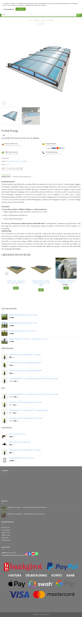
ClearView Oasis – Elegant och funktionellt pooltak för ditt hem (16, 282)
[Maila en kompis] (14, 169)
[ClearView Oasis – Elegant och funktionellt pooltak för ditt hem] (15, 268)
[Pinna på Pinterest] (17, 169)
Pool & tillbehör (47, 20)
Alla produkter (15, 161)
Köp (16, 288)
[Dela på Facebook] (7, 169)
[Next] (76, 66)
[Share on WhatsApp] (3, 169)
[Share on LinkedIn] (21, 169)
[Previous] (5, 66)
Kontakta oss (6, 527)
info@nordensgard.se (18, 555)
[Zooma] (4, 103)
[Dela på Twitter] (10, 169)
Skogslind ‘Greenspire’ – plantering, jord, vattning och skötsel (27, 507)
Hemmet (36, 20)
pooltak (7, 164)
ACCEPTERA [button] (20, 9)
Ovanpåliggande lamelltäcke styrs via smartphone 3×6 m (66, 282)
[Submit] (78, 14)
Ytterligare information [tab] (21, 177)
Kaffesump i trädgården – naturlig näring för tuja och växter (26, 514)
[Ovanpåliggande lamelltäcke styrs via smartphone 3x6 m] (66, 268)
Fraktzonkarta (6, 540)
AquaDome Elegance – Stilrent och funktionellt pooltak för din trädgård (41, 282)
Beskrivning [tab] (6, 177)
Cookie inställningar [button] (8, 9)
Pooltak (9, 161)
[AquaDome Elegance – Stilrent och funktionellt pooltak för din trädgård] (41, 268)
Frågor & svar (6, 532)
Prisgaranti (5, 538)
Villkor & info (6, 535)
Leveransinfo (6, 530)
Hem (29, 20)
